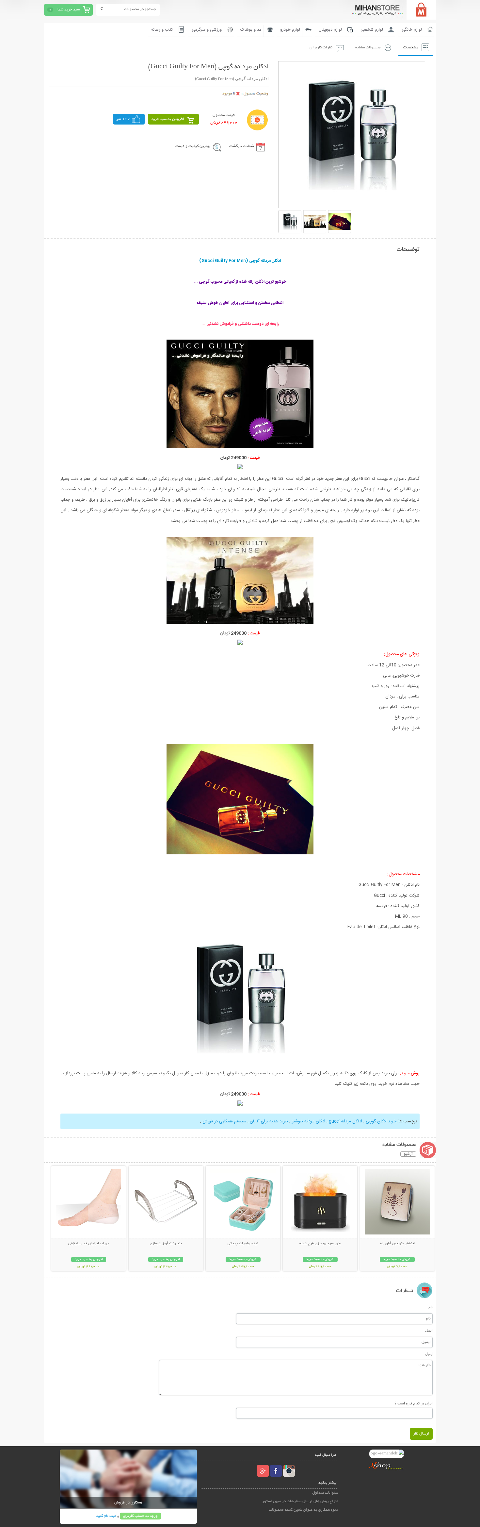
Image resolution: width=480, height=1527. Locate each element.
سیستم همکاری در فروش (224, 1121)
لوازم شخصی (371, 29)
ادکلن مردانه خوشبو (308, 1121)
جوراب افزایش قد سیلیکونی (88, 1244)
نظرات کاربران (321, 47)
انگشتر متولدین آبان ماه (397, 1244)
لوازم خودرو (290, 29)
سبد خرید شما (68, 10)
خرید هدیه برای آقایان (269, 1121)
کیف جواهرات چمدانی (243, 1244)
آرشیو (408, 1154)
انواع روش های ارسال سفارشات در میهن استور (300, 1501)
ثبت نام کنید (106, 1516)
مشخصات (410, 47)
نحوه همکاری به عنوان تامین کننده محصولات (303, 1510)
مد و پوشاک (251, 29)
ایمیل (429, 1330)
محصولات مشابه (367, 47)
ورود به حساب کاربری (140, 1516)
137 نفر (123, 119)
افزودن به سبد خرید (167, 119)
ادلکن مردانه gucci (345, 1121)
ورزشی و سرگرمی (207, 29)
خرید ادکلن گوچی (381, 1121)
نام (430, 1307)
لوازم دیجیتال (330, 29)
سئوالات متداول (325, 1493)
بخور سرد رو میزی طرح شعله (320, 1244)
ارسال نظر (421, 1434)
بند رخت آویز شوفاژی (166, 1244)
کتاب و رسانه (162, 29)
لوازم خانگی (412, 29)
